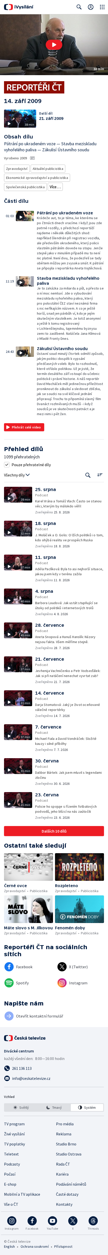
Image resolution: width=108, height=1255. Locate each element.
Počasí (9, 1174)
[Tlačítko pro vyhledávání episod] (88, 475)
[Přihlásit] (90, 7)
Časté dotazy (67, 1194)
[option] (21, 1107)
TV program (14, 1123)
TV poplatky (14, 1143)
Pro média (65, 1123)
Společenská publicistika (25, 187)
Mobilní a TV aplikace (22, 1194)
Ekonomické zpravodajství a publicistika (37, 177)
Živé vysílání (14, 1133)
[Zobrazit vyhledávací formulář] (79, 7)
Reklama (63, 1133)
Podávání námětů (71, 1184)
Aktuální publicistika (48, 168)
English (9, 1246)
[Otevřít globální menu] (102, 7)
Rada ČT (63, 1164)
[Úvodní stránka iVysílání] (18, 7)
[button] (54, 44)
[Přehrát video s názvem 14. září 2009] (54, 45)
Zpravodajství (17, 168)
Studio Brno (66, 1143)
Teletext (11, 1153)
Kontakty (64, 1204)
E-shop (10, 1184)
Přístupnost (63, 1246)
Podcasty (12, 1164)
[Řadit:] (100, 474)
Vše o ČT (11, 1204)
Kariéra (62, 1174)
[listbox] (54, 1107)
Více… (55, 186)
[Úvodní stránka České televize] (25, 1038)
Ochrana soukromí (35, 1246)
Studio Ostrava (68, 1153)
